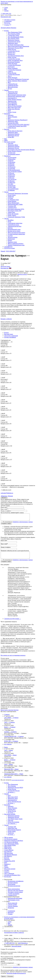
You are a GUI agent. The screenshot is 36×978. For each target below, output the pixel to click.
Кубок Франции (12, 77)
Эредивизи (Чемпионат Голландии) (18, 79)
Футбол (6, 30)
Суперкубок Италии (14, 74)
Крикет (10, 240)
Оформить (4, 497)
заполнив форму (16, 946)
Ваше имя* (4, 507)
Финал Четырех (12, 116)
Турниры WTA (12, 207)
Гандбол (10, 235)
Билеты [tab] (6, 332)
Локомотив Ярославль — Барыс (13, 774)
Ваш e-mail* (4, 509)
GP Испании (11, 162)
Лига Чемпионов (13, 784)
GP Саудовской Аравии (15, 171)
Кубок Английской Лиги (15, 60)
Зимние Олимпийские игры (16, 245)
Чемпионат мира (13, 43)
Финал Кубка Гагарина (14, 106)
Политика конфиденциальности (16, 973)
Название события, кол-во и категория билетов (15, 550)
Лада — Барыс (8, 764)
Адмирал (7, 714)
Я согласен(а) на (17, 522)
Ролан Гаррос (12, 195)
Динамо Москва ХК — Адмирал (14, 736)
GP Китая (10, 160)
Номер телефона (5, 511)
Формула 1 (7, 156)
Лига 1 (10, 76)
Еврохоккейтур (12, 98)
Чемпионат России (13, 135)
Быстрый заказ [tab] (8, 334)
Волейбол (11, 220)
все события (7, 744)
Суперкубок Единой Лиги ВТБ (17, 126)
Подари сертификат (10, 337)
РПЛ (5, 862)
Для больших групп (13, 900)
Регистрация (11, 884)
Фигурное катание (9, 142)
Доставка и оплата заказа (15, 892)
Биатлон (6, 129)
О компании (8, 21)
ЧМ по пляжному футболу (15, 243)
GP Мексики (11, 182)
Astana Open (11, 212)
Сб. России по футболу (11, 842)
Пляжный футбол (13, 85)
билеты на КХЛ (22, 274)
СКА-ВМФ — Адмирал (11, 717)
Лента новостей (12, 903)
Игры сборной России (14, 801)
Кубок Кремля (12, 201)
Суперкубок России (14, 51)
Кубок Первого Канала (14, 99)
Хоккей (6, 90)
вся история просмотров (18, 780)
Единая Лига (11, 809)
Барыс (6, 747)
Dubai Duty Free (12, 828)
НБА (9, 118)
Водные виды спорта (14, 231)
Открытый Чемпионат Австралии (18, 193)
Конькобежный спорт (14, 229)
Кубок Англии (12, 57)
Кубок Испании (12, 63)
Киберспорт (11, 239)
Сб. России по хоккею (10, 839)
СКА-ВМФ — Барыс (10, 755)
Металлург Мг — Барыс (11, 769)
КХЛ (9, 795)
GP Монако (11, 163)
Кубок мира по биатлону (15, 131)
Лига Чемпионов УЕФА (15, 32)
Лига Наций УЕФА (13, 38)
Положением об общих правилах (14, 932)
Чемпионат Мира (13, 145)
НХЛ (9, 110)
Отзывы (7, 24)
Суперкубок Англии (14, 59)
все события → (12, 823)
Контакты (7, 23)
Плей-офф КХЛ (12, 104)
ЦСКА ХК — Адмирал (11, 741)
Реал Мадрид (8, 851)
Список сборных (13, 906)
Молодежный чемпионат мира (17, 95)
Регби (9, 221)
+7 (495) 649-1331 (9, 943)
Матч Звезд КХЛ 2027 (14, 107)
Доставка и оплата (9, 19)
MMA (6, 140)
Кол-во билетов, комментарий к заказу (12, 512)
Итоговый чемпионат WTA (16, 209)
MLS (9, 82)
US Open (10, 198)
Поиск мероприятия (14, 889)
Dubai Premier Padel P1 (14, 830)
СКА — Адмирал (9, 722)
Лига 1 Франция (9, 873)
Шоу (5, 9)
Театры (6, 10)
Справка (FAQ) (12, 895)
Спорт (6, 7)
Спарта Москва (8, 850)
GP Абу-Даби (12, 187)
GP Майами (11, 190)
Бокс (5, 138)
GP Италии (11, 178)
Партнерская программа (15, 898)
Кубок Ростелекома (13, 822)
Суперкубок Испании (14, 65)
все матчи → (11, 792)
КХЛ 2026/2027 (10, 251)
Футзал (10, 88)
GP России (11, 173)
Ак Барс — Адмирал (10, 731)
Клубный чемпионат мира (15, 44)
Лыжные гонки (12, 242)
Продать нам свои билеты (15, 890)
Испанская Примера (14, 62)
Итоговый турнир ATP (14, 210)
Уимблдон (11, 196)
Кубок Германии (13, 68)
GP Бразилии (11, 185)
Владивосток (4, 268)
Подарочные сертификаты (15, 881)
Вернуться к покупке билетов (9, 710)
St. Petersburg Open (13, 199)
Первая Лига (11, 52)
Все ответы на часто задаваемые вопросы (13, 655)
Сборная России (12, 84)
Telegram (10, 496)
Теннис (6, 192)
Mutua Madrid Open (13, 203)
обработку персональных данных (23, 522)
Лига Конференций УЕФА (16, 37)
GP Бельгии (11, 176)
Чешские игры (12, 101)
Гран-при (10, 143)
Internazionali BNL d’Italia (15, 204)
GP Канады (11, 165)
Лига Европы (12, 786)
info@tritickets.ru (23, 943)
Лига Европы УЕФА (14, 34)
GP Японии (11, 181)
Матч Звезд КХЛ (13, 797)
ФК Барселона (8, 853)
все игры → (11, 803)
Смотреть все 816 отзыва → (12, 618)
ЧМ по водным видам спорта (16, 232)
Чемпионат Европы (13, 40)
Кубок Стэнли (12, 112)
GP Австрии (11, 168)
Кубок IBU (11, 137)
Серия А (10, 71)
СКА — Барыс (8, 750)
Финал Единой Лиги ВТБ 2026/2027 (18, 124)
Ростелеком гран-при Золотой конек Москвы (21, 149)
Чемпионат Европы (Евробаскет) (17, 120)
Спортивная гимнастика (15, 223)
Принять (3, 976)
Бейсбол (10, 228)
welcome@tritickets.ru (7, 493)
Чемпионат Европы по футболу (13, 840)
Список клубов (12, 904)
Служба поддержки (13, 893)
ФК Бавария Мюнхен (10, 854)
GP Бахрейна (11, 159)
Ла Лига (6, 870)
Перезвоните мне (6, 16)
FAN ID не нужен (9, 248)
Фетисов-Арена (5, 266)
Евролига (10, 115)
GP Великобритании (14, 170)
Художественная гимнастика (16, 234)
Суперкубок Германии (14, 70)
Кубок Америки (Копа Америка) (17, 80)
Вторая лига (11, 54)
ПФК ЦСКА (8, 848)
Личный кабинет (6, 27)
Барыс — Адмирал (9, 727)
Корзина (13, 27)
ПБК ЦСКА (7, 847)
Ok (18, 964)
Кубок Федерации (13, 214)
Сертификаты (8, 246)
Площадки (11, 907)
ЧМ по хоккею (8, 837)
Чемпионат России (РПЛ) (15, 787)
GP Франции (11, 167)
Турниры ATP (12, 206)
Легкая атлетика (12, 237)
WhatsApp (4, 496)
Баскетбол (7, 113)
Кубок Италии (12, 73)
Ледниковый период (14, 154)
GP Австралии (12, 157)
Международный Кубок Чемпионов (18, 46)
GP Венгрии (11, 174)
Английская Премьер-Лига (16, 55)
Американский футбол (14, 226)
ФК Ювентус (8, 856)
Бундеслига (11, 66)
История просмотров (14, 886)
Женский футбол (13, 87)
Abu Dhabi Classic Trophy (15, 819)
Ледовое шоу (11, 152)
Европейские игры (13, 224)
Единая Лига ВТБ (9, 861)
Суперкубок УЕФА (13, 35)
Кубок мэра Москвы (14, 109)
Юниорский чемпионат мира (16, 96)
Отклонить (10, 976)
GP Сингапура (12, 179)
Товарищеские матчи (14, 41)
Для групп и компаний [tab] (11, 335)
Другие (6, 218)
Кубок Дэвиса (12, 215)
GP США (10, 184)
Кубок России (12, 127)
